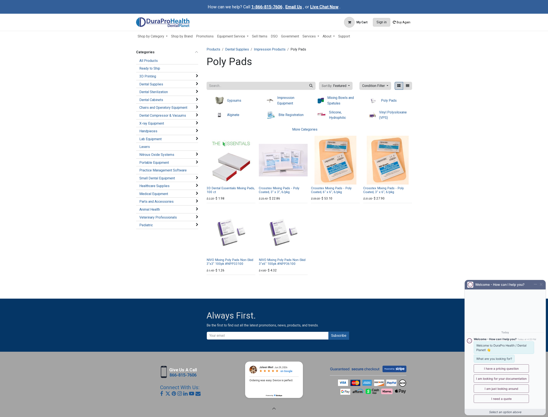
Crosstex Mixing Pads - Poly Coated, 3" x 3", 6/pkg (279, 190)
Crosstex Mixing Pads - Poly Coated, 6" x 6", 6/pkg (331, 190)
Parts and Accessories (156, 202)
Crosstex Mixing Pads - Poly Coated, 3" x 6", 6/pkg (383, 190)
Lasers (144, 147)
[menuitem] (152, 36)
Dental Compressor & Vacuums (162, 115)
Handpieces (148, 131)
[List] (407, 86)
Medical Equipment (153, 194)
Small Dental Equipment (157, 178)
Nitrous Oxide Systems (156, 155)
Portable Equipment (154, 163)
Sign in (382, 22)
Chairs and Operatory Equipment (163, 108)
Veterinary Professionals (158, 217)
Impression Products (270, 49)
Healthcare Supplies (154, 186)
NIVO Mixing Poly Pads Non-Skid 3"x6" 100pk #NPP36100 (282, 262)
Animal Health (149, 209)
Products (213, 49)
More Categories (304, 129)
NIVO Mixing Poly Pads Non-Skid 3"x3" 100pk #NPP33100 (230, 262)
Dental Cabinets (151, 100)
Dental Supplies (151, 84)
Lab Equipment (150, 139)
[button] (336, 86)
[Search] (311, 86)
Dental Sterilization (153, 92)
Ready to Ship (149, 68)
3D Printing (147, 76)
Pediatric (146, 225)
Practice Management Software (163, 170)
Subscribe (338, 336)
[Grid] (399, 86)
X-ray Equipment (151, 123)
